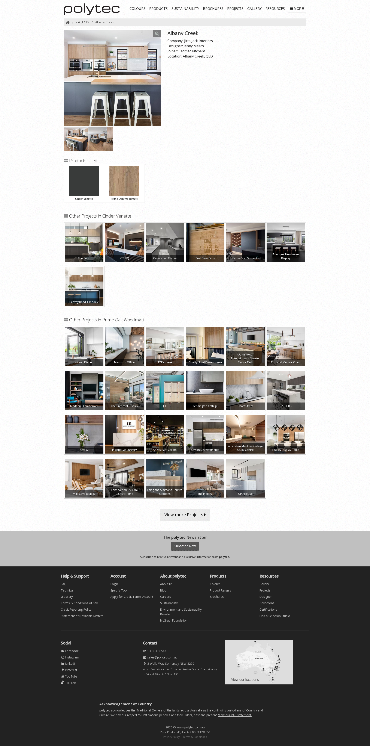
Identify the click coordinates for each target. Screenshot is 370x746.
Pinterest (70, 670)
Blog (163, 590)
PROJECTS (235, 8)
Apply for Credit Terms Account (131, 597)
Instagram (71, 657)
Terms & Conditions (195, 737)
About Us (166, 584)
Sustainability (169, 603)
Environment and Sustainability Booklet (181, 611)
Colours (215, 584)
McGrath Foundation (174, 620)
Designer (266, 597)
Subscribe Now (185, 546)
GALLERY (254, 8)
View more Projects (184, 515)
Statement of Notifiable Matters (82, 616)
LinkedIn (70, 663)
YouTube (71, 676)
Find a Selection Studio (275, 616)
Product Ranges (220, 590)
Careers (165, 597)
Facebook (71, 651)
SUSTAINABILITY (185, 8)
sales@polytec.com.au (162, 657)
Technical (67, 590)
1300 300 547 (156, 651)
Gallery (264, 584)
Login (114, 584)
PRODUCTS (158, 8)
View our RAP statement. (235, 715)
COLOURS (137, 8)
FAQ (64, 584)
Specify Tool (118, 590)
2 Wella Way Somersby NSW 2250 (170, 663)
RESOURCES (275, 8)
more (299, 9)
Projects (265, 590)
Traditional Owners (149, 710)
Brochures (217, 597)
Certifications (268, 609)
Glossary (67, 597)
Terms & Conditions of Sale (80, 603)
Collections (267, 603)
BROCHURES (213, 8)
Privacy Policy (171, 737)
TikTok (70, 683)
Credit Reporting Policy (76, 609)
